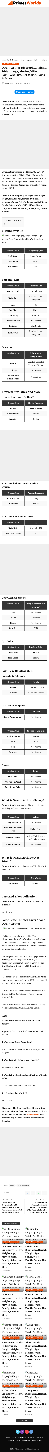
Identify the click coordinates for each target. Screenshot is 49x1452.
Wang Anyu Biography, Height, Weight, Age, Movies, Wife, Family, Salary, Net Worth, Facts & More (36, 1400)
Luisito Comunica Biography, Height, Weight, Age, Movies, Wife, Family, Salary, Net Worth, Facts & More (12, 1256)
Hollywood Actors (10, 64)
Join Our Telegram (25, 92)
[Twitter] (33, 1193)
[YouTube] (27, 1432)
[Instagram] (22, 1432)
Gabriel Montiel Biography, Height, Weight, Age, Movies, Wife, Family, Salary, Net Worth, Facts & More (36, 1305)
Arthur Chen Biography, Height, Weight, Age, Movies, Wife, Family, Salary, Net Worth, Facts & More (12, 1400)
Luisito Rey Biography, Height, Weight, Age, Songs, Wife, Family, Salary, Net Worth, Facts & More (36, 1256)
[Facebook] (27, 1193)
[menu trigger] (4, 3)
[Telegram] (44, 1193)
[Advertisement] (24, 31)
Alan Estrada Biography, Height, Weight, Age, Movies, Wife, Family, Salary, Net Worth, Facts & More (36, 1352)
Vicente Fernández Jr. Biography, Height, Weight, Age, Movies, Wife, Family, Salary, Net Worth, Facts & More (12, 1352)
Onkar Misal (9, 83)
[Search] (45, 3)
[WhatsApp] (38, 1193)
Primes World (32, 1114)
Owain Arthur (23, 1185)
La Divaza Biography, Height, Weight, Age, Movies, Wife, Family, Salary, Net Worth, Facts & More (12, 1305)
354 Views (27, 83)
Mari (12, 1185)
